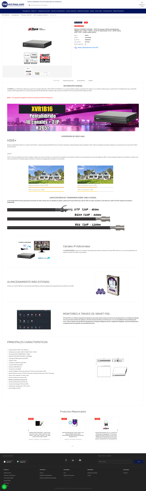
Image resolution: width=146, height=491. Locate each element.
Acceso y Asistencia (71, 11)
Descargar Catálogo (92, 472)
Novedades (90, 469)
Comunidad (66, 469)
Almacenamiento (107, 11)
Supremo (125, 472)
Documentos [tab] (81, 80)
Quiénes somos (7, 472)
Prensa (89, 475)
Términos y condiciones (9, 475)
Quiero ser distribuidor (33, 1)
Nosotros (6, 469)
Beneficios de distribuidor (46, 475)
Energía (92, 11)
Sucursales (46, 1)
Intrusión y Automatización (58, 11)
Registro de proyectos (69, 475)
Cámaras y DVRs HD (26, 15)
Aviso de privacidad (8, 478)
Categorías (6, 15)
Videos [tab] (91, 80)
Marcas (52, 1)
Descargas (126, 469)
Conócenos (42, 469)
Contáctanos (58, 1)
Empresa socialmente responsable (48, 478)
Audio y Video (98, 11)
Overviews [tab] (56, 80)
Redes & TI (34, 11)
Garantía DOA (7, 480)
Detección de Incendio (83, 11)
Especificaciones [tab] (68, 80)
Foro (41, 1)
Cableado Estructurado (44, 11)
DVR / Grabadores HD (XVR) (41, 15)
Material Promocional (118, 11)
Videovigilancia (26, 11)
